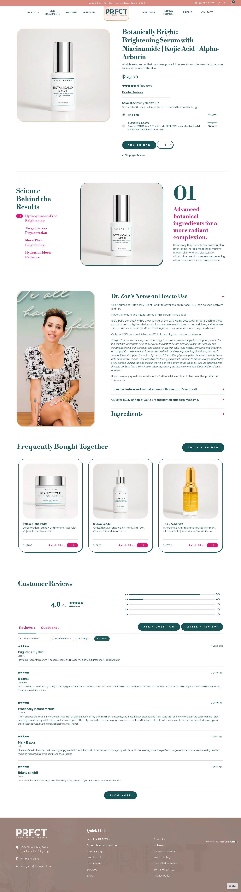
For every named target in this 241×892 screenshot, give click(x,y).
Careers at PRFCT (164, 851)
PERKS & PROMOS (168, 12)
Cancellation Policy (165, 863)
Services (92, 869)
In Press (158, 845)
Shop (90, 875)
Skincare (71, 12)
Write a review (202, 626)
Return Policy (162, 857)
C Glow (146, 320)
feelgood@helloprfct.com (37, 866)
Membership (95, 857)
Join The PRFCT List (99, 839)
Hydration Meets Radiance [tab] (38, 255)
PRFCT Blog (94, 851)
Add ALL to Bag (203, 447)
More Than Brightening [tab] (34, 242)
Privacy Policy (162, 875)
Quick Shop (57, 545)
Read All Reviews (132, 92)
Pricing (187, 12)
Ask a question (159, 626)
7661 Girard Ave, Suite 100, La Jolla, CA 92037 (34, 849)
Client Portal (94, 863)
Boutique (89, 12)
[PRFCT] (116, 12)
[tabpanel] (120, 719)
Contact (207, 12)
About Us (33, 12)
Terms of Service (164, 869)
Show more (120, 795)
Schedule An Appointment (103, 845)
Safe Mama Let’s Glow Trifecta (187, 320)
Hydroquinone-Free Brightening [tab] (41, 218)
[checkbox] (102, 638)
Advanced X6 (148, 334)
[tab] (50, 628)
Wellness (148, 12)
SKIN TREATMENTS (52, 12)
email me (148, 376)
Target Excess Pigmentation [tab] (36, 230)
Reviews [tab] (27, 628)
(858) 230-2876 (205, 3)
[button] (167, 296)
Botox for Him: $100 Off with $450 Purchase (117, 3)
